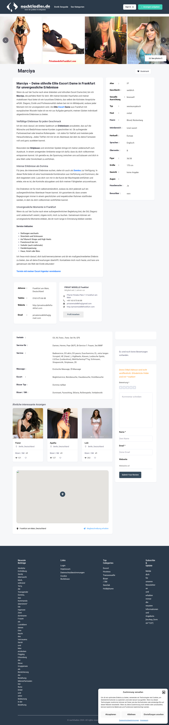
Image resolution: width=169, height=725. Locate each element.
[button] (163, 692)
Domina (77, 170)
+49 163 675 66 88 (74, 300)
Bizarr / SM (19, 453)
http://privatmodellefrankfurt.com (81, 307)
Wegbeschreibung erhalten (98, 528)
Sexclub (106, 585)
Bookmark (144, 71)
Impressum (144, 720)
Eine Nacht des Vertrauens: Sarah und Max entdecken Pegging (22, 642)
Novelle (88, 443)
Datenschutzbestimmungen (129, 720)
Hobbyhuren (108, 588)
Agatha (18, 443)
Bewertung (124, 382)
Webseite (123, 459)
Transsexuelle (109, 575)
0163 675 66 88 (39, 298)
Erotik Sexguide (61, 7)
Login (62, 565)
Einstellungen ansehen (154, 714)
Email (122, 446)
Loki (52, 443)
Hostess (107, 571)
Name (122, 432)
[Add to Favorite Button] (26, 458)
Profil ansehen (73, 314)
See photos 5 (156, 58)
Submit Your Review (130, 475)
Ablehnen (131, 714)
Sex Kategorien (77, 7)
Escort (61, 107)
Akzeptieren (110, 714)
